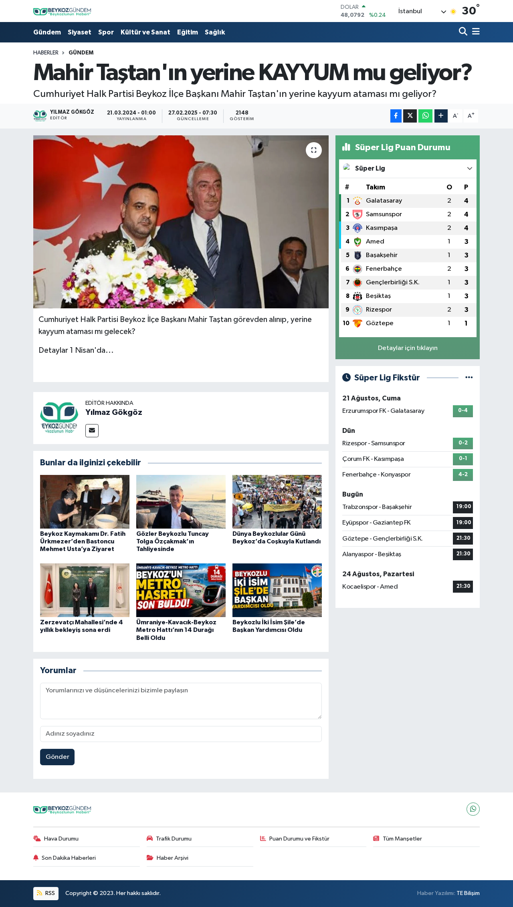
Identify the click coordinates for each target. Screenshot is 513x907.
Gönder (57, 757)
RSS (49, 893)
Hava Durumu (61, 839)
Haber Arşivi (172, 858)
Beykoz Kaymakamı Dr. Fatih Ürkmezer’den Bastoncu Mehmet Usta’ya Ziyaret (82, 541)
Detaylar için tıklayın (408, 348)
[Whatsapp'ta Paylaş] (425, 116)
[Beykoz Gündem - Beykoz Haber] (63, 11)
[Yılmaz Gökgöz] (59, 417)
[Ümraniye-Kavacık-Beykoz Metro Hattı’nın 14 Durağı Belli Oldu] (181, 590)
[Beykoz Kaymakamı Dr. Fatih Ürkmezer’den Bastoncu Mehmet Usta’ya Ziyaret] (84, 501)
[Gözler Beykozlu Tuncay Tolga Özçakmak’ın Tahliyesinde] (181, 501)
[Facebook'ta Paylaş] (396, 116)
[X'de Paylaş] (410, 116)
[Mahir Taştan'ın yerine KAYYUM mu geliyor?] (181, 221)
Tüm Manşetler (402, 839)
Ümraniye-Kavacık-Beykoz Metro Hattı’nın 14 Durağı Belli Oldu (176, 630)
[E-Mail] (92, 430)
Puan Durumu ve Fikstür (299, 839)
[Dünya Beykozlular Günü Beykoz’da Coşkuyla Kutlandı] (277, 501)
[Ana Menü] (474, 32)
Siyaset (79, 32)
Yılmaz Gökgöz (113, 412)
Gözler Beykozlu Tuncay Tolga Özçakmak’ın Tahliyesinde (172, 541)
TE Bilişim (468, 893)
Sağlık (215, 32)
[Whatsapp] (473, 809)
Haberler (46, 53)
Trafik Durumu (174, 839)
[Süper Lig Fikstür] (469, 377)
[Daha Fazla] (441, 116)
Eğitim (187, 32)
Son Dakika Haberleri (69, 858)
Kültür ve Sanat (145, 32)
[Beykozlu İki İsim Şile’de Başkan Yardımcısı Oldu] (277, 590)
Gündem (47, 32)
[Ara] (464, 32)
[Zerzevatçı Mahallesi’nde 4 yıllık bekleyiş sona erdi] (84, 590)
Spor (106, 32)
